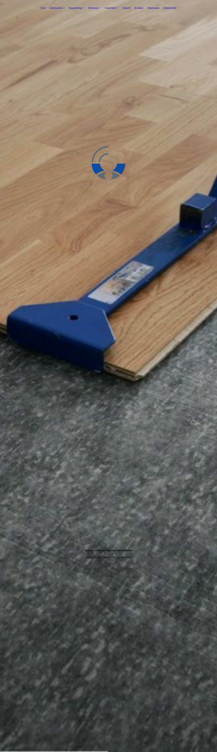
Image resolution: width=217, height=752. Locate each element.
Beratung (93, 7)
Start (43, 7)
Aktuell (126, 7)
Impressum (153, 7)
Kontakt (139, 7)
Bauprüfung (75, 7)
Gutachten (110, 7)
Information (56, 7)
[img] (108, 376)
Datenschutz (170, 7)
